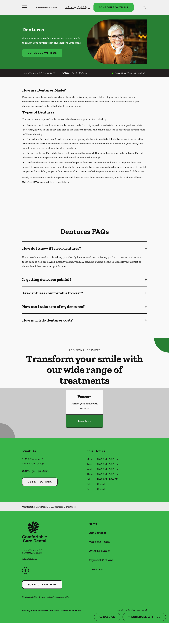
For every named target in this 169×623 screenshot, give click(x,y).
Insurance (96, 569)
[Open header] (25, 7)
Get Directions (40, 481)
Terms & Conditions (48, 610)
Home (93, 523)
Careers (64, 610)
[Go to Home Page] (46, 7)
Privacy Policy (29, 610)
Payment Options (101, 560)
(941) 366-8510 (79, 73)
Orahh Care (75, 610)
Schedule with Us (113, 7)
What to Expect (100, 551)
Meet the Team (99, 541)
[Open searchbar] (144, 7)
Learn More (84, 421)
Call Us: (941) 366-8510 (77, 7)
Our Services (98, 532)
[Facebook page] (25, 570)
